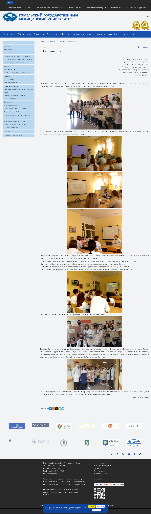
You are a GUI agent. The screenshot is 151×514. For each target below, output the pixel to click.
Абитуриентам (24, 34)
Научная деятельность (123, 34)
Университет (9, 34)
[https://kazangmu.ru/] (64, 442)
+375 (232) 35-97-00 (59, 466)
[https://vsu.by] (40, 441)
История (7, 46)
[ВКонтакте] (50, 408)
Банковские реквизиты (51, 473)
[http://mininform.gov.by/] (40, 425)
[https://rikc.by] (110, 426)
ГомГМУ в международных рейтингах (16, 73)
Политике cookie (74, 509)
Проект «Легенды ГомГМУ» (13, 135)
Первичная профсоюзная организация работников (17, 116)
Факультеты (8, 69)
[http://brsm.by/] (64, 426)
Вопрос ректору (14, 8)
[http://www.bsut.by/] (133, 442)
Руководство (8, 49)
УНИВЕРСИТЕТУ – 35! (11, 128)
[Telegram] (62, 408)
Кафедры (7, 76)
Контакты (97, 468)
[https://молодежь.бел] (87, 426)
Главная (42, 41)
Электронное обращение (103, 473)
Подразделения (9, 79)
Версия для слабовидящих (96, 8)
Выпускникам (53, 34)
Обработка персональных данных (15, 124)
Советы (6, 66)
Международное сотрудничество (14, 63)
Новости (61, 41)
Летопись (7, 131)
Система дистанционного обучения (48, 8)
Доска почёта (8, 102)
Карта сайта (116, 8)
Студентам (39, 34)
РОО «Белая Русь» (10, 99)
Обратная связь (100, 471)
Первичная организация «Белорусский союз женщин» (18, 91)
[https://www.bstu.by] (17, 440)
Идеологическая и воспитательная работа (18, 56)
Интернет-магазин (74, 8)
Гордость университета (11, 86)
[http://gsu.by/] (110, 442)
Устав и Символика (10, 53)
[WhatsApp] (59, 408)
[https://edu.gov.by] (17, 426)
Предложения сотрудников (136, 8)
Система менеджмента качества (15, 108)
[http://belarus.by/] (134, 426)
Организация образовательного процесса (18, 59)
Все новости (143, 47)
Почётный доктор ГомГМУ (12, 112)
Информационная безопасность (14, 121)
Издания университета (11, 83)
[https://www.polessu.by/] (87, 442)
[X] (56, 408)
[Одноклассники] (53, 408)
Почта (27, 8)
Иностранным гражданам (99, 34)
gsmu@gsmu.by (54, 468)
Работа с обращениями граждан (15, 95)
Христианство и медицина (12, 105)
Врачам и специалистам (73, 34)
